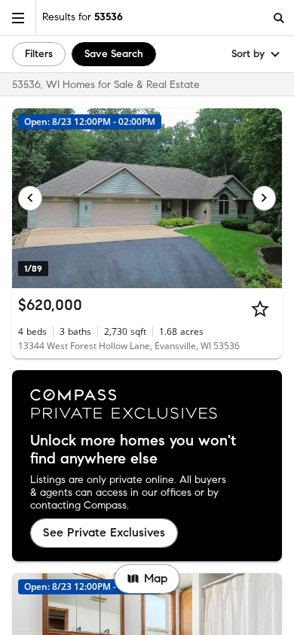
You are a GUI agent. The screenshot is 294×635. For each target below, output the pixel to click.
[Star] (260, 308)
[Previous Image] (30, 198)
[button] (18, 17)
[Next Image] (265, 198)
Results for (82, 17)
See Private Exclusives (104, 532)
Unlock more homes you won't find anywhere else (133, 450)
